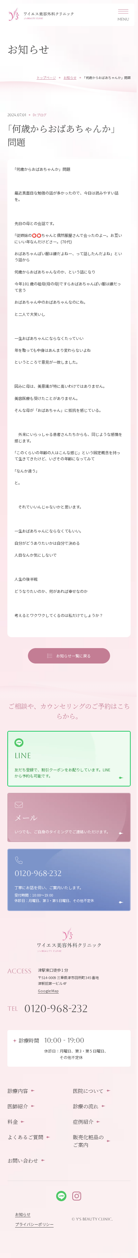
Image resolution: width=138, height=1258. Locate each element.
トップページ (46, 77)
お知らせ (70, 77)
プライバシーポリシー (34, 1224)
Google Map (48, 990)
